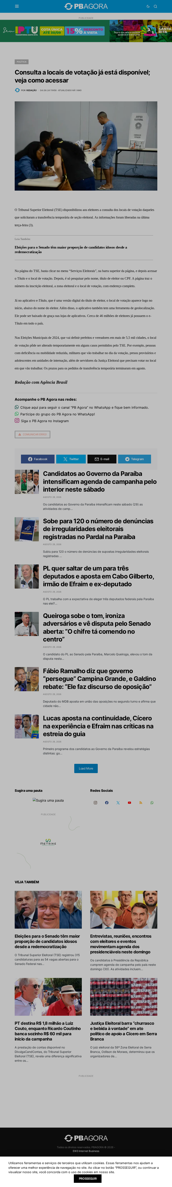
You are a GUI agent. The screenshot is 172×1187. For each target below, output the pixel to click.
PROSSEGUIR (88, 1178)
